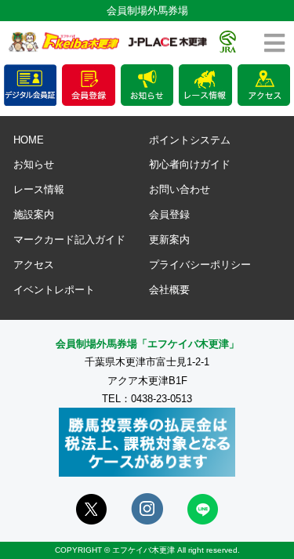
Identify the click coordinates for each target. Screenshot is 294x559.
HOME (28, 140)
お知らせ (33, 164)
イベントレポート (54, 290)
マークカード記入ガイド (69, 239)
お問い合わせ (179, 189)
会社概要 (169, 290)
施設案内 (33, 214)
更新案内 (169, 239)
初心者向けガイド (189, 164)
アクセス (33, 264)
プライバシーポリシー (200, 264)
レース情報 (38, 189)
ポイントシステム (189, 140)
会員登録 (169, 214)
